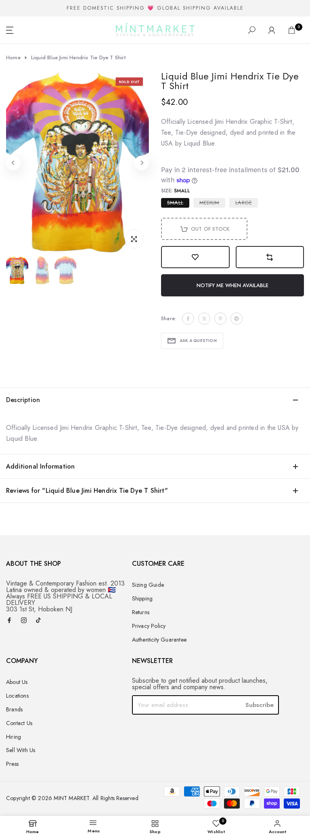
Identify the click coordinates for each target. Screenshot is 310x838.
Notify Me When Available (232, 285)
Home (13, 57)
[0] (291, 30)
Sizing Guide (148, 585)
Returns (140, 612)
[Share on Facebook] (188, 319)
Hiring (13, 737)
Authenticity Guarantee (159, 640)
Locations (17, 696)
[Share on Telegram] (236, 319)
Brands (14, 709)
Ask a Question (198, 341)
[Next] (141, 163)
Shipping (142, 598)
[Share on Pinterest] (220, 319)
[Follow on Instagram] (24, 620)
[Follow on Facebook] (9, 620)
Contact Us (19, 723)
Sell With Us (20, 750)
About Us (17, 682)
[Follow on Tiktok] (38, 620)
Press (12, 764)
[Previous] (13, 163)
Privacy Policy (149, 626)
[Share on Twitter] (204, 319)
